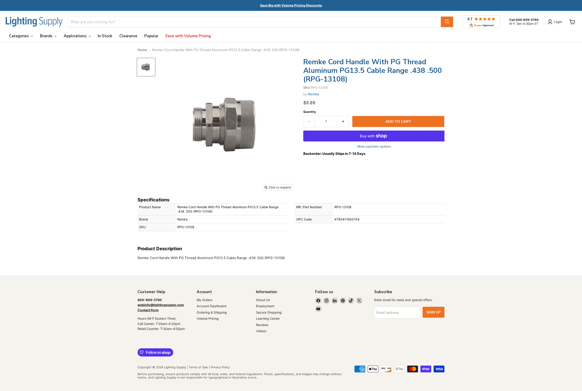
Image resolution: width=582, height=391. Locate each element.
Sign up (433, 312)
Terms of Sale (198, 367)
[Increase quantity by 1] (343, 121)
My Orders (204, 300)
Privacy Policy (220, 367)
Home (142, 50)
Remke (313, 94)
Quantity (309, 112)
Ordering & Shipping (212, 312)
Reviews (262, 325)
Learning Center (268, 318)
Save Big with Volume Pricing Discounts (291, 5)
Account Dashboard (211, 306)
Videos (261, 331)
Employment (265, 306)
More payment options (374, 146)
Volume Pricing (208, 318)
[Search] (447, 22)
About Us (263, 300)
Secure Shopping (269, 312)
